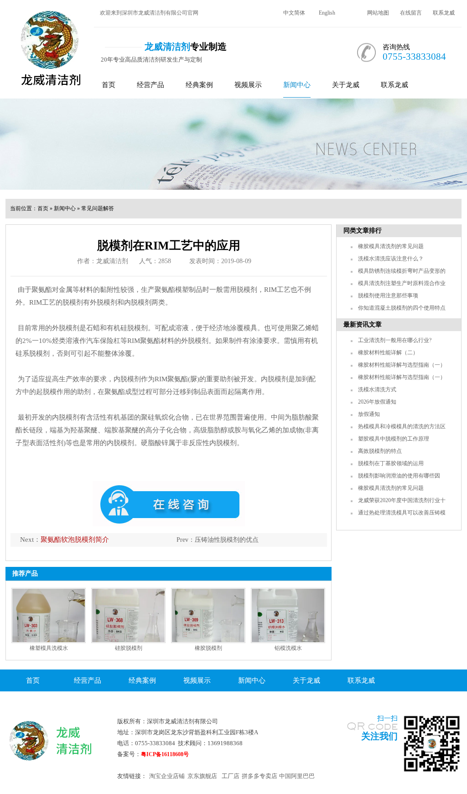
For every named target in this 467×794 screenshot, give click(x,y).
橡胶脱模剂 (208, 648)
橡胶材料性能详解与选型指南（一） (402, 365)
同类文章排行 (362, 230)
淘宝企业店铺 (167, 776)
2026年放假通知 (377, 402)
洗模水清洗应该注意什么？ (391, 258)
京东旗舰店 (202, 776)
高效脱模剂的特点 (380, 451)
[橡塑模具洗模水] (48, 615)
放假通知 (369, 414)
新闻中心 (297, 84)
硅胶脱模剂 (128, 648)
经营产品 (150, 84)
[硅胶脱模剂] (128, 615)
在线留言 (411, 13)
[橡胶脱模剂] (208, 615)
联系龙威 (444, 13)
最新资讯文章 (362, 324)
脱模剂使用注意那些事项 (388, 295)
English (327, 13)
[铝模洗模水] (288, 615)
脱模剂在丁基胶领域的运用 (391, 463)
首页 (108, 84)
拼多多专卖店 (259, 776)
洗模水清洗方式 (377, 389)
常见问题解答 (97, 208)
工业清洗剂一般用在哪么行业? (394, 340)
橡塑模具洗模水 (49, 648)
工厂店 (230, 776)
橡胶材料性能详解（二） (388, 352)
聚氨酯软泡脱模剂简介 (75, 539)
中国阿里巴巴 (297, 776)
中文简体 (294, 13)
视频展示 (248, 84)
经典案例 (199, 84)
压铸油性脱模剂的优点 (227, 539)
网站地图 (378, 13)
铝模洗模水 (288, 648)
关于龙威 (345, 84)
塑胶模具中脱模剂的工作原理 (393, 439)
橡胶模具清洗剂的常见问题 (391, 246)
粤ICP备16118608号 (165, 754)
